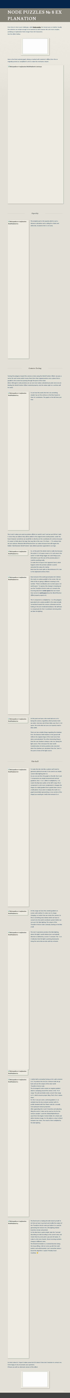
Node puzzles (37, 27)
